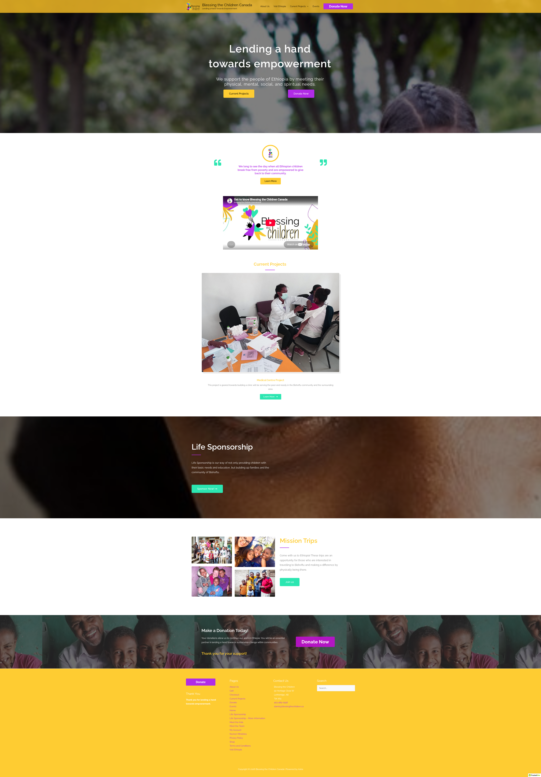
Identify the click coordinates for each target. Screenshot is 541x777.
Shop (232, 742)
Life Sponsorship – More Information (247, 718)
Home (233, 710)
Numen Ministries (238, 734)
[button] (338, 6)
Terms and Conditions (240, 746)
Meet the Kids (236, 722)
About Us (264, 6)
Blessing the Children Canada (227, 5)
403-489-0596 (281, 702)
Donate (201, 682)
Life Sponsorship (238, 714)
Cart (232, 691)
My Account (235, 730)
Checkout (234, 694)
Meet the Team (237, 726)
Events (316, 6)
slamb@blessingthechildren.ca (289, 706)
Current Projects (298, 6)
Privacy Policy (236, 738)
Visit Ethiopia (280, 6)
